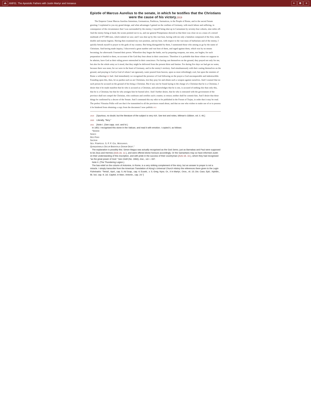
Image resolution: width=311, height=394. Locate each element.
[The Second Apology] (306, 3)
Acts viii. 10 (184, 156)
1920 (107, 76)
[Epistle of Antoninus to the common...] (294, 3)
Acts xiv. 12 (119, 153)
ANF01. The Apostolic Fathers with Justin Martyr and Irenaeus (42, 3)
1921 (155, 107)
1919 (179, 17)
